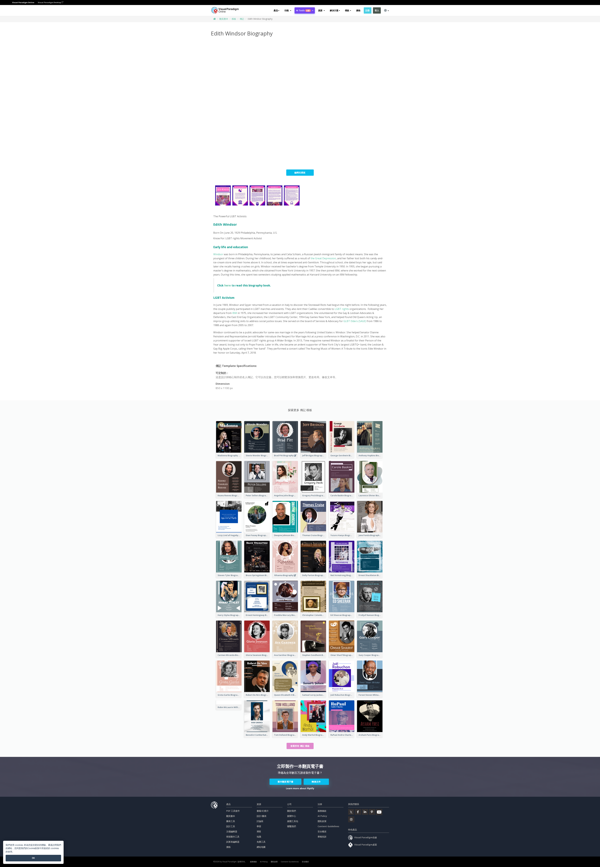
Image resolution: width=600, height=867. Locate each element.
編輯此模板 (300, 172)
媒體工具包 (292, 821)
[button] (288, 10)
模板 (234, 18)
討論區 (260, 821)
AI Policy (322, 816)
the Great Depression (323, 258)
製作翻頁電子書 (285, 781)
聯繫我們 (291, 826)
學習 (259, 826)
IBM (235, 313)
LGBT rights (342, 309)
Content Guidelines (328, 826)
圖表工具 (230, 821)
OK (33, 858)
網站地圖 (261, 846)
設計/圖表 (261, 816)
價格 (358, 10)
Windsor (218, 254)
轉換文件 (316, 781)
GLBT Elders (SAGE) (354, 321)
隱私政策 (322, 821)
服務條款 (322, 810)
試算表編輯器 (232, 841)
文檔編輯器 (231, 831)
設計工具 (230, 826)
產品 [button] (276, 10)
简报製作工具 (232, 836)
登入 (377, 10)
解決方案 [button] (334, 10)
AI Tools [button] (303, 10)
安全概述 (322, 831)
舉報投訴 (322, 836)
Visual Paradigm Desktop (49, 2)
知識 (259, 836)
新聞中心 (291, 816)
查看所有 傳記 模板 (300, 745)
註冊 (367, 10)
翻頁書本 (223, 18)
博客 (259, 831)
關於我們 (291, 810)
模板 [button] (347, 10)
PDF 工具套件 (233, 810)
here (227, 285)
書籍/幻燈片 (263, 810)
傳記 (242, 18)
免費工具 (261, 841)
